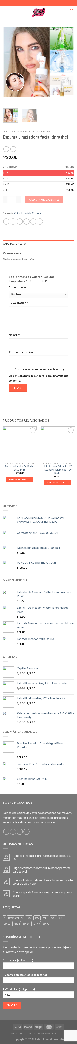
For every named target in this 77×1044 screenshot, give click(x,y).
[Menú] (5, 12)
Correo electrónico (21, 352)
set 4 (45, 917)
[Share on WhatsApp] (6, 221)
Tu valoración (18, 302)
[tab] (38, 243)
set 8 (61, 917)
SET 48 (36, 923)
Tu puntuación (18, 287)
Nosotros (17, 1033)
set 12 (16, 923)
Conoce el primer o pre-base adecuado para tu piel (42, 857)
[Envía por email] (26, 221)
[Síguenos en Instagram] (13, 832)
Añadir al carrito (44, 199)
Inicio (7, 131)
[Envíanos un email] (20, 832)
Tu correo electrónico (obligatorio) (25, 974)
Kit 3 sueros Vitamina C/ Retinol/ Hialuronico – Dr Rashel (58, 469)
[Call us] (26, 832)
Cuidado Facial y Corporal (32, 131)
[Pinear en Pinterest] (33, 221)
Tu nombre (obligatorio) (18, 960)
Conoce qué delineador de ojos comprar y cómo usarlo (43, 893)
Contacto (59, 1033)
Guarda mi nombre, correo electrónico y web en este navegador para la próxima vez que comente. (38, 375)
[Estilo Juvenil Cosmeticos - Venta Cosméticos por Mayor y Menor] (38, 12)
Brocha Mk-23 (15, 917)
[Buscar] (64, 12)
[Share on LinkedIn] (40, 221)
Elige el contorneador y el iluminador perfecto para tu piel (42, 869)
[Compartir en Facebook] (13, 221)
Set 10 (7, 923)
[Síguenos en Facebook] (6, 832)
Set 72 (46, 923)
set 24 (26, 923)
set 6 (53, 917)
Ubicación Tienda (38, 1033)
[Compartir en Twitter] (20, 221)
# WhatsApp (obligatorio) (19, 989)
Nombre (14, 334)
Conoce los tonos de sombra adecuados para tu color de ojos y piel (43, 881)
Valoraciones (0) (14, 243)
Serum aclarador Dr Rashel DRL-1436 (20, 468)
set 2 (28, 917)
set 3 (37, 917)
